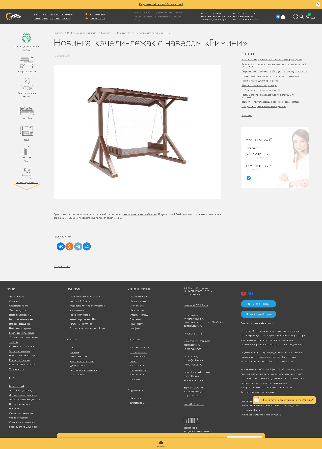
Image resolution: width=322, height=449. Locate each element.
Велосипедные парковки (21, 319)
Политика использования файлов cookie (261, 414)
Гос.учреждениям (138, 352)
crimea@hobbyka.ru (194, 360)
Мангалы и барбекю (19, 360)
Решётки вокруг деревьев (21, 332)
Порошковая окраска (80, 314)
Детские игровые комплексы (23, 395)
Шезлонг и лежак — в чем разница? (259, 85)
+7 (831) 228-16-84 (193, 380)
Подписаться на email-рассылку (257, 323)
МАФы (12, 378)
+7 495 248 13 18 (207, 13)
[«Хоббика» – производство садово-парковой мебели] (13, 16)
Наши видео (136, 398)
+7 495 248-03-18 (193, 333)
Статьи (248, 53)
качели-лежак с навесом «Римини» (140, 214)
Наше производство (50, 14)
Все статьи (246, 115)
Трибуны (13, 342)
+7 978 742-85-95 (240, 16)
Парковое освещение (19, 323)
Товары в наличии (27, 71)
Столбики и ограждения (21, 346)
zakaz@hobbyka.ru (209, 19)
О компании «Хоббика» (139, 288)
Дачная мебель (16, 296)
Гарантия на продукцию (82, 361)
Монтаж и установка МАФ (83, 319)
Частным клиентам (143, 13)
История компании (139, 296)
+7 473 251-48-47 (240, 13)
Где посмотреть (77, 365)
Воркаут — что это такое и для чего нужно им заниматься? (270, 101)
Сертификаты (137, 305)
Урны (26, 161)
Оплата (73, 347)
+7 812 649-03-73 (208, 16)
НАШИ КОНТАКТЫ (194, 404)
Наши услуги (73, 288)
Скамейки (27, 118)
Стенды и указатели (19, 351)
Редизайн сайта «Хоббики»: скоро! (161, 4)
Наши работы (66, 14)
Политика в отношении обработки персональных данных (270, 405)
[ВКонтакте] (61, 246)
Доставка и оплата (97, 18)
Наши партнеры (138, 310)
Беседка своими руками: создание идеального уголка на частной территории (273, 65)
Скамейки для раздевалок (22, 422)
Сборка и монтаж (78, 356)
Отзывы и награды (139, 314)
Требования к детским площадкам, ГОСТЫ (263, 90)
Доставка (74, 352)
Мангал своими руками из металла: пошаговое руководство (271, 59)
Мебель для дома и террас (22, 364)
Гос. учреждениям (160, 13)
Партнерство (133, 339)
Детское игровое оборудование (24, 399)
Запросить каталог (97, 14)
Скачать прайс (77, 374)
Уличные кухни (16, 369)
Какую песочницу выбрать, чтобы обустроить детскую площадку (274, 71)
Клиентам (72, 339)
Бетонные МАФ (16, 386)
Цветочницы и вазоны (27, 182)
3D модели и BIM (138, 402)
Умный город (140, 20)
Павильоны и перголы (20, 328)
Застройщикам (149, 16)
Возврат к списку (62, 266)
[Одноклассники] (69, 246)
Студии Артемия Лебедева (198, 431)
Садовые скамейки (18, 305)
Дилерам (37, 18)
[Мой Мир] (87, 246)
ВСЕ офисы (222, 19)
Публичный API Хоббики (196, 305)
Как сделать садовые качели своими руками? (263, 106)
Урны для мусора (17, 310)
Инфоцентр (55, 18)
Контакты (66, 18)
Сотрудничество (135, 390)
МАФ (26, 139)
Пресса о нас (136, 319)
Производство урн (139, 379)
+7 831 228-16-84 (240, 19)
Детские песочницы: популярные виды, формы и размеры (270, 76)
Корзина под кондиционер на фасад (259, 80)
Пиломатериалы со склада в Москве (87, 328)
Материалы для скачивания (83, 370)
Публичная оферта (250, 410)
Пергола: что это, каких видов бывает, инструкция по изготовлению (267, 96)
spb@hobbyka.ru (192, 344)
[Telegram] (78, 246)
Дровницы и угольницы (21, 390)
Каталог (36, 14)
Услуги (45, 18)
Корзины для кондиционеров (23, 426)
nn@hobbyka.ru (192, 376)
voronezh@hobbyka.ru (195, 391)
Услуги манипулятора (81, 323)
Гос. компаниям (176, 13)
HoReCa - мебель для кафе (22, 355)
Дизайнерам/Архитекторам (169, 16)
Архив (12, 373)
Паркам (138, 16)
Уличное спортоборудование (23, 337)
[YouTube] (243, 294)
